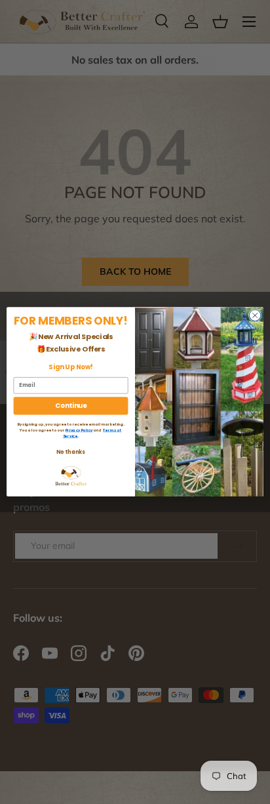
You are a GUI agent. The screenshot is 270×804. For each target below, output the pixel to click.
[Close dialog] (255, 315)
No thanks (70, 452)
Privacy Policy (79, 430)
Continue (71, 406)
